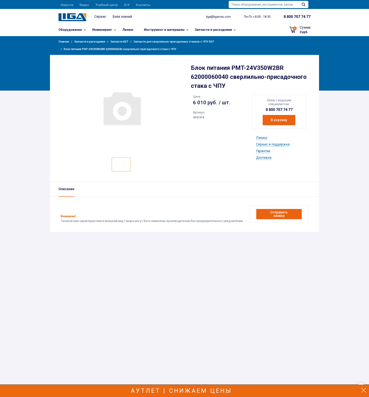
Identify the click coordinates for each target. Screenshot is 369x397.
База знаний (122, 17)
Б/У (126, 5)
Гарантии (263, 151)
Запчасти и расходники (213, 30)
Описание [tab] (66, 189)
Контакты (143, 5)
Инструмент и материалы (164, 30)
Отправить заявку (279, 214)
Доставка (263, 158)
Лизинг (128, 30)
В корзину (279, 120)
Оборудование (70, 30)
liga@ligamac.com (218, 16)
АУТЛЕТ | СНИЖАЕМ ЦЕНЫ (181, 390)
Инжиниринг (102, 30)
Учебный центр (106, 5)
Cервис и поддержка (273, 144)
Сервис (100, 17)
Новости (67, 5)
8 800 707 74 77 (279, 109)
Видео (84, 5)
